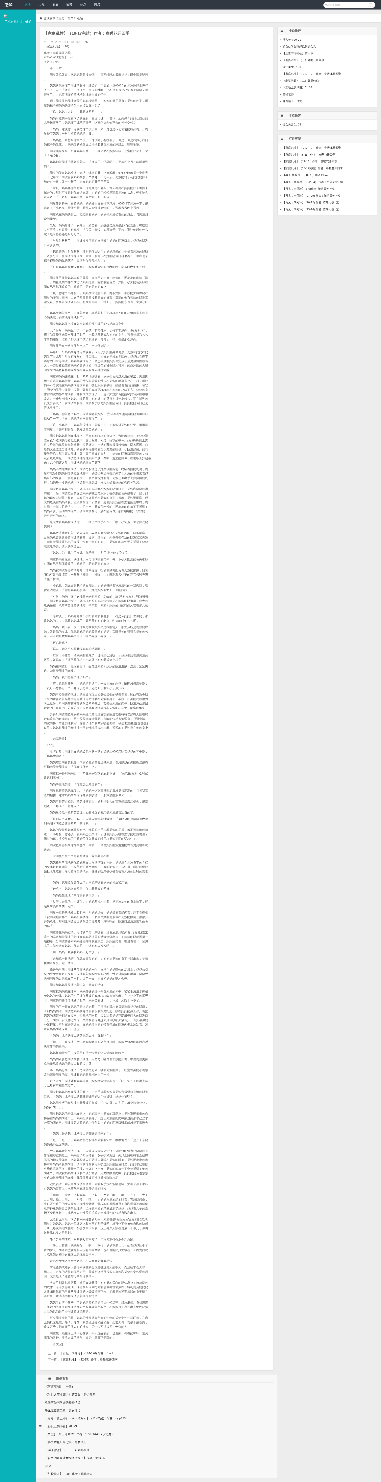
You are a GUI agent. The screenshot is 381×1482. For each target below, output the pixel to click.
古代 (41, 4)
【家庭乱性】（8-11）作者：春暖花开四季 (309, 154)
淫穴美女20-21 (292, 39)
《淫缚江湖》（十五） (60, 1386)
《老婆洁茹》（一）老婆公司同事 (303, 60)
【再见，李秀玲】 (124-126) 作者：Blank (87, 1353)
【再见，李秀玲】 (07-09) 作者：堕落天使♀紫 (311, 195)
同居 (97, 4)
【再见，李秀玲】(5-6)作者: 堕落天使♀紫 (308, 188)
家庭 (55, 4)
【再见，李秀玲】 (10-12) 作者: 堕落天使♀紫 (311, 202)
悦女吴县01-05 (292, 124)
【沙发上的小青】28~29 (61, 1426)
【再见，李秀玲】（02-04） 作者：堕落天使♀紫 (313, 182)
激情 (28, 4)
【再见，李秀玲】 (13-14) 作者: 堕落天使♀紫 (311, 209)
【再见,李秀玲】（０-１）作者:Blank (305, 175)
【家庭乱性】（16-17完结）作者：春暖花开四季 (313, 168)
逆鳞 (8, 4)
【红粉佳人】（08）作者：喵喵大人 (69, 1473)
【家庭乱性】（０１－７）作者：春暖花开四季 (312, 73)
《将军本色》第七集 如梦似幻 (66, 1442)
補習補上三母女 (292, 101)
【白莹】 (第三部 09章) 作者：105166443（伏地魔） (79, 1434)
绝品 (83, 4)
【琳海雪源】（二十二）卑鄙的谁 (67, 1450)
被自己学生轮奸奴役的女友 (299, 46)
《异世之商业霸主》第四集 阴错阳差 (70, 1394)
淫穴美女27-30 (292, 67)
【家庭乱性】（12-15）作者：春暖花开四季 (89, 1359)
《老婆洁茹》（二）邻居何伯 (301, 80)
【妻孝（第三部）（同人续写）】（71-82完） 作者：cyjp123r (86, 1418)
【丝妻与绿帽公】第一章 (298, 53)
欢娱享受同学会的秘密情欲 (63, 1402)
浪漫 (69, 4)
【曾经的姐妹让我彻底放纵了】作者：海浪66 (75, 1458)
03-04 (48, 1466)
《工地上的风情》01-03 (297, 87)
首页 (70, 18)
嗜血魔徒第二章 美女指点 (63, 1410)
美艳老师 (288, 94)
